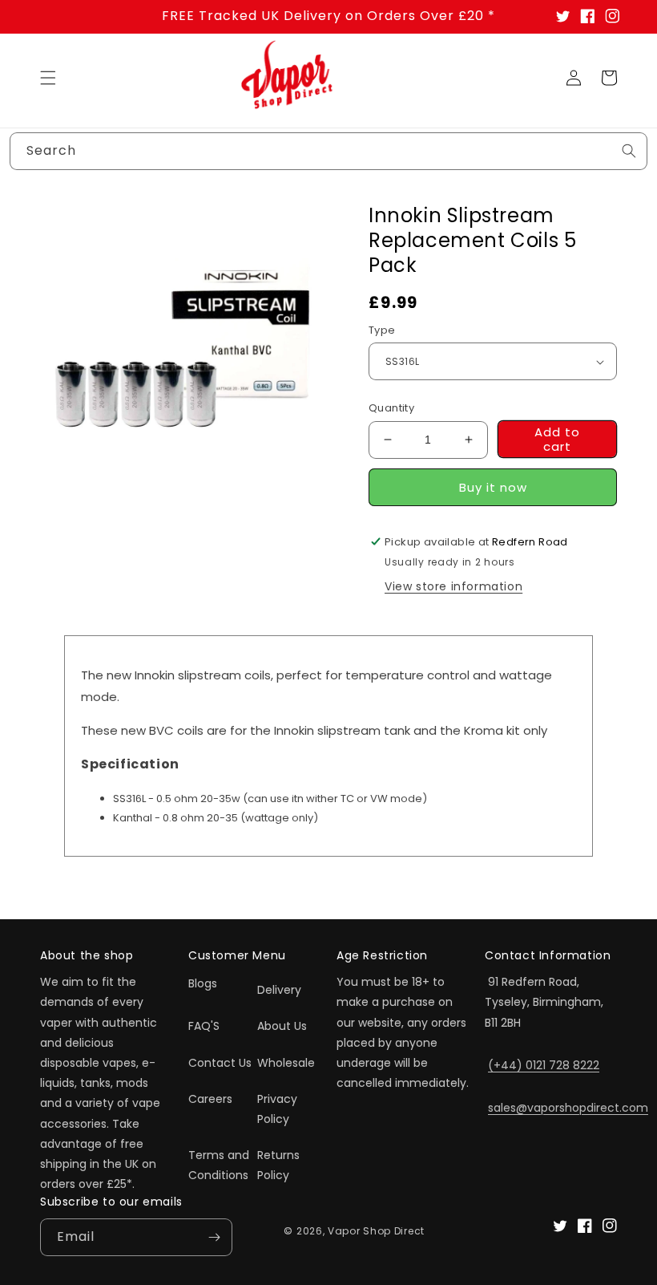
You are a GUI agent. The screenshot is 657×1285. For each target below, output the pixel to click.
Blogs (202, 983)
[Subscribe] (214, 1237)
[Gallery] (184, 347)
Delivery (279, 990)
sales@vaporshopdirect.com (568, 1108)
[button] (48, 77)
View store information (453, 586)
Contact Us (220, 1063)
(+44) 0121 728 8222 (543, 1065)
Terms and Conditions (218, 1165)
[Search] (629, 150)
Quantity (391, 407)
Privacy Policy (277, 1109)
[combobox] (328, 151)
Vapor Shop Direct (376, 1231)
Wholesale (286, 1063)
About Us (282, 1026)
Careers (210, 1099)
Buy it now (493, 487)
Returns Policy (278, 1165)
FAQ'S (204, 1026)
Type (382, 330)
